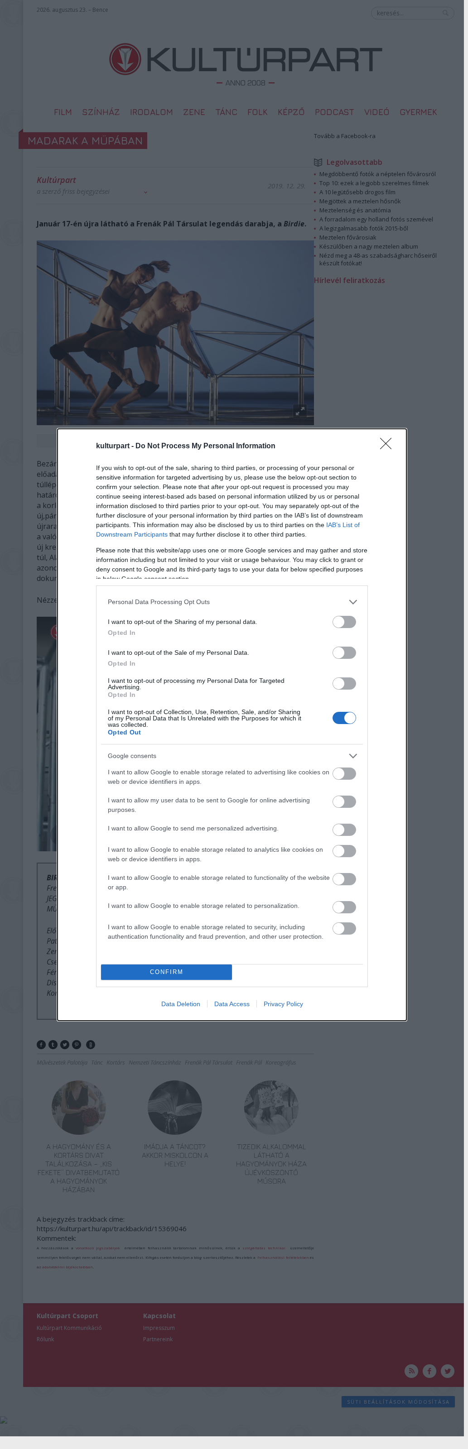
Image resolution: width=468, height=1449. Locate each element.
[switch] (344, 622)
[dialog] (232, 725)
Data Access (232, 1004)
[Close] (388, 446)
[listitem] (232, 602)
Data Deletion (180, 1004)
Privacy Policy (283, 1004)
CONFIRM (166, 972)
